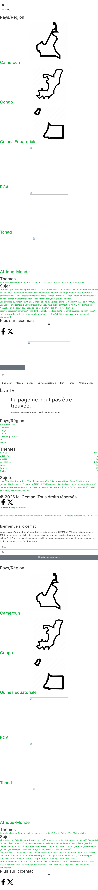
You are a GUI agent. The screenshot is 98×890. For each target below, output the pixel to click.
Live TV (7, 390)
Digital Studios (19, 507)
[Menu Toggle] (49, 874)
